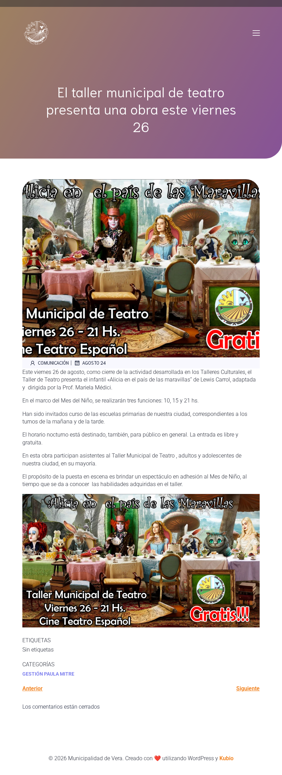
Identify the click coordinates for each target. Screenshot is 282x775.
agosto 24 (94, 363)
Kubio (226, 758)
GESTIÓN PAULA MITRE (48, 674)
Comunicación (53, 363)
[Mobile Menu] (256, 33)
